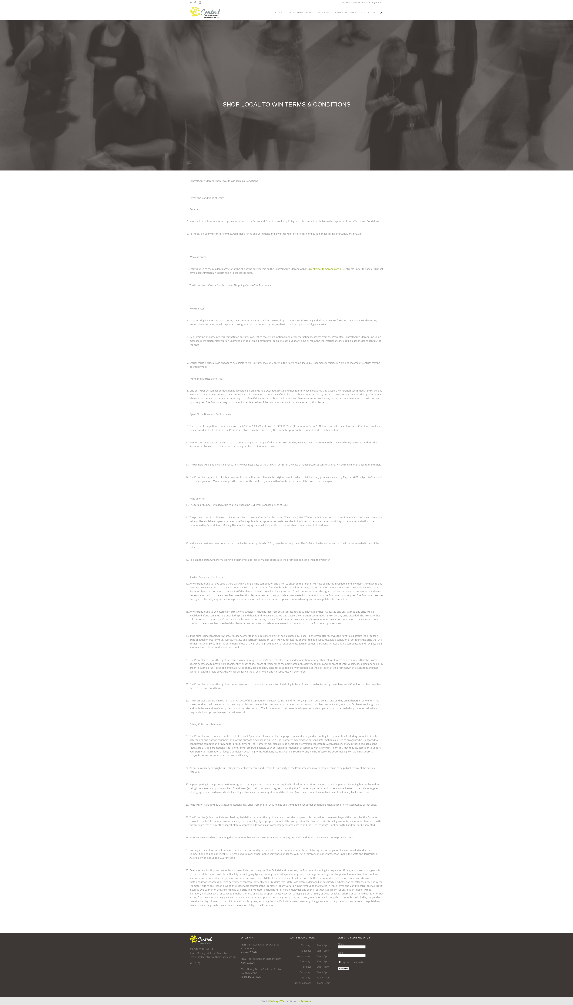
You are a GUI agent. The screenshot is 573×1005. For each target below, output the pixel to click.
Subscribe (343, 969)
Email (341, 952)
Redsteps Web (277, 1001)
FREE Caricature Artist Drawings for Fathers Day (261, 946)
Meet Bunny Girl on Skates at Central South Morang (261, 971)
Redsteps (306, 1001)
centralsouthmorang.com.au (326, 269)
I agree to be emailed (353, 962)
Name (341, 944)
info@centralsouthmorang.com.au (366, 2)
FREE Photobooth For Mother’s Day (261, 958)
